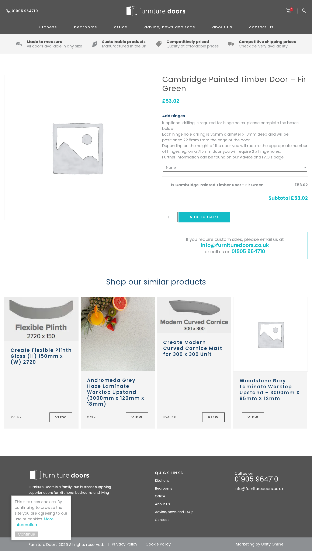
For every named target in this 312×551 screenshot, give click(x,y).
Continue (26, 534)
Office (120, 27)
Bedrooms (85, 27)
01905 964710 (25, 10)
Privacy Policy (124, 544)
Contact (162, 519)
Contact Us (261, 27)
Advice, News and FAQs (169, 27)
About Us (222, 27)
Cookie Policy (158, 544)
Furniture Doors (156, 11)
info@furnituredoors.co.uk (235, 245)
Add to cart (204, 217)
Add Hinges (173, 115)
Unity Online (272, 544)
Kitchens (47, 27)
